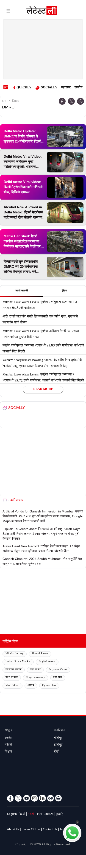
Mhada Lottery (15, 654)
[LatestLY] (41, 11)
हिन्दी (22, 814)
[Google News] (50, 798)
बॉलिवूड (58, 738)
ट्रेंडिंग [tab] (64, 291)
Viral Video (12, 686)
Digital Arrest (47, 662)
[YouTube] (26, 798)
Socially (49, 87)
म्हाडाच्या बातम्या (14, 670)
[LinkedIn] (42, 798)
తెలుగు (48, 814)
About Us (13, 829)
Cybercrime (49, 686)
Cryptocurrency (35, 678)
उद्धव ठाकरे (35, 670)
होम (4, 101)
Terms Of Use (31, 829)
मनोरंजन (59, 730)
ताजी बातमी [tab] (21, 291)
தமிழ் (59, 814)
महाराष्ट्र (66, 87)
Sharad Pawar (40, 654)
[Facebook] (10, 798)
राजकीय (9, 738)
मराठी (31, 814)
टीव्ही (56, 752)
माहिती (8, 745)
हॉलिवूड (58, 745)
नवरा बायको (12, 678)
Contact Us (50, 829)
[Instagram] (34, 798)
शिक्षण (8, 752)
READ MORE (43, 389)
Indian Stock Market (18, 662)
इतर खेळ (57, 678)
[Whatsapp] (80, 101)
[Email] (58, 798)
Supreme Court (58, 670)
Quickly (24, 87)
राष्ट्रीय (78, 87)
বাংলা (39, 814)
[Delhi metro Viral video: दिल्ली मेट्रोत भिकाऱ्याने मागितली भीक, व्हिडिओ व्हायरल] (65, 187)
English (12, 814)
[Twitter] (71, 101)
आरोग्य (31, 686)
